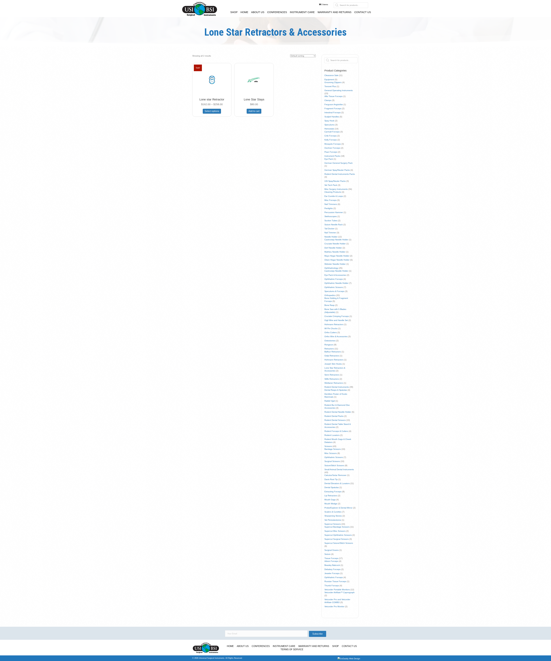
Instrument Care (284, 646)
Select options (212, 111)
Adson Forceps (331, 561)
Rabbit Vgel (329, 401)
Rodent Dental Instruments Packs (339, 174)
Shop (335, 646)
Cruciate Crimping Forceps (336, 316)
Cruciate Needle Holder (335, 243)
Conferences (261, 646)
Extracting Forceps (333, 491)
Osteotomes (329, 340)
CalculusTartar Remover (335, 475)
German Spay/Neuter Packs (337, 170)
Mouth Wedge (330, 503)
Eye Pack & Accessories (335, 275)
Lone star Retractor (211, 99)
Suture (327, 554)
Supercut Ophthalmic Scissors (338, 535)
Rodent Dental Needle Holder (337, 412)
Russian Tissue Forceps (335, 581)
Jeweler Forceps (331, 573)
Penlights (328, 208)
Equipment (329, 79)
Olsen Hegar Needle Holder (337, 260)
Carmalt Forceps (332, 132)
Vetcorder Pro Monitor (334, 606)
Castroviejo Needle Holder (336, 239)
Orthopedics (329, 295)
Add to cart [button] (254, 111)
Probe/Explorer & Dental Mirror (338, 508)
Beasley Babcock (332, 565)
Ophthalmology (331, 268)
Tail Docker (329, 228)
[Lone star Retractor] (211, 80)
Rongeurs (328, 344)
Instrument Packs (332, 156)
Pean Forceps (330, 152)
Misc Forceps (330, 200)
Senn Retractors (331, 375)
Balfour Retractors (332, 352)
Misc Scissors (330, 453)
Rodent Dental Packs (334, 416)
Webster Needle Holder (335, 264)
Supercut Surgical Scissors (336, 539)
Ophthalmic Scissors (333, 287)
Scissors (328, 446)
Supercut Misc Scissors (335, 531)
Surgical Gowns (331, 550)
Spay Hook (329, 121)
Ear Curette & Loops (333, 196)
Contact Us (349, 646)
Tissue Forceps (331, 558)
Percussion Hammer (333, 212)
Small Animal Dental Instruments (339, 469)
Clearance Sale (331, 75)
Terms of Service (292, 649)
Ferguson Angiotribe (333, 104)
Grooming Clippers (333, 82)
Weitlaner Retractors (333, 383)
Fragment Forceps (332, 108)
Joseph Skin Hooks (333, 364)
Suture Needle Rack (333, 224)
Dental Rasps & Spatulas (335, 390)
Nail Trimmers (330, 204)
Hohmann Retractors (333, 324)
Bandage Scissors (332, 449)
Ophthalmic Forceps (333, 279)
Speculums (329, 125)
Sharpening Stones (333, 516)
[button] (317, 634)
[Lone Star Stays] (253, 80)
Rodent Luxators (331, 435)
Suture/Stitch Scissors (334, 465)
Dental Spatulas (331, 487)
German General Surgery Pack (338, 163)
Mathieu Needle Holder (334, 252)
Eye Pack (328, 159)
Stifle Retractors (331, 379)
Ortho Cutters (330, 332)
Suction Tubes (330, 220)
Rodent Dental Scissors (335, 420)
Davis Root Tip (331, 479)
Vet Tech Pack (330, 185)
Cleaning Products (332, 192)
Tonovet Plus (330, 86)
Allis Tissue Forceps (333, 96)
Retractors (329, 349)
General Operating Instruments (338, 90)
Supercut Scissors (332, 524)
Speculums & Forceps (334, 291)
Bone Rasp (329, 305)
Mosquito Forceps (332, 144)
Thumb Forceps (331, 585)
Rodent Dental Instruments (336, 387)
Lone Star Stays (254, 99)
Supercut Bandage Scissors (337, 527)
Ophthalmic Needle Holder (336, 283)
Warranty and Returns (313, 646)
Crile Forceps (330, 136)
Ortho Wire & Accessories (336, 336)
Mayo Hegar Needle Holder (336, 256)
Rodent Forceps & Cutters (336, 431)
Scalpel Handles (331, 116)
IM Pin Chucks (330, 328)
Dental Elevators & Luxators (337, 483)
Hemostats (329, 129)
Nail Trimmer (330, 232)
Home (230, 646)
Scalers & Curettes (332, 512)
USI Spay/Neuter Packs (335, 181)
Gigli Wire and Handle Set (336, 320)
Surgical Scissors (332, 461)
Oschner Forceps (332, 148)
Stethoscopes (330, 216)
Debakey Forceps (332, 569)
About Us (243, 646)
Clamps (327, 100)
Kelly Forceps (330, 140)
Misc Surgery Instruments (336, 189)
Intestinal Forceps (332, 112)
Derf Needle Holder (333, 248)
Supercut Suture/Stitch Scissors (338, 543)
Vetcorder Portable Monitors (337, 589)
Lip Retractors (330, 495)
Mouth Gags (330, 499)
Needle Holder (330, 237)
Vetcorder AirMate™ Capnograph (339, 592)
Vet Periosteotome (332, 520)
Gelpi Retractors (331, 356)
